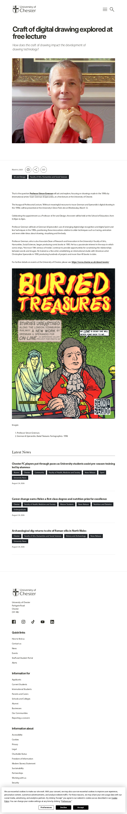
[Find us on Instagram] (23, 622)
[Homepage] (24, 9)
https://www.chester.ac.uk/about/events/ (90, 262)
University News (20, 478)
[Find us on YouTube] (42, 622)
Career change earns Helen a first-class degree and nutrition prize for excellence (59, 499)
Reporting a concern (21, 718)
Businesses (17, 708)
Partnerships (17, 773)
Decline (63, 807)
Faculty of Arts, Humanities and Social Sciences (48, 177)
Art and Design (20, 177)
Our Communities (20, 713)
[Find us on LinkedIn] (52, 622)
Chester (27, 472)
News (14, 648)
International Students (22, 689)
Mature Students (67, 504)
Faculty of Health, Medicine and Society (64, 472)
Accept (80, 807)
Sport (102, 472)
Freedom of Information (22, 758)
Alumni (16, 472)
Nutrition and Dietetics (103, 504)
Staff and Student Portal (22, 658)
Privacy (15, 744)
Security (15, 782)
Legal (14, 749)
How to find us (18, 639)
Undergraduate (20, 510)
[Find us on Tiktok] (33, 622)
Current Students (19, 684)
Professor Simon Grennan (41, 193)
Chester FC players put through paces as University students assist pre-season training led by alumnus (63, 465)
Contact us (16, 643)
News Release (90, 472)
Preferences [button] (66, 801)
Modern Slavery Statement (23, 763)
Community (39, 472)
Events (15, 653)
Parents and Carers (20, 694)
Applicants (16, 679)
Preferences (46, 807)
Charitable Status (19, 754)
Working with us (19, 778)
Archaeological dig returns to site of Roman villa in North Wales (49, 530)
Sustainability (18, 768)
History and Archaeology (76, 536)
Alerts (14, 662)
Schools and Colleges (21, 698)
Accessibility (17, 734)
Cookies (15, 739)
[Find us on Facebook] (14, 622)
